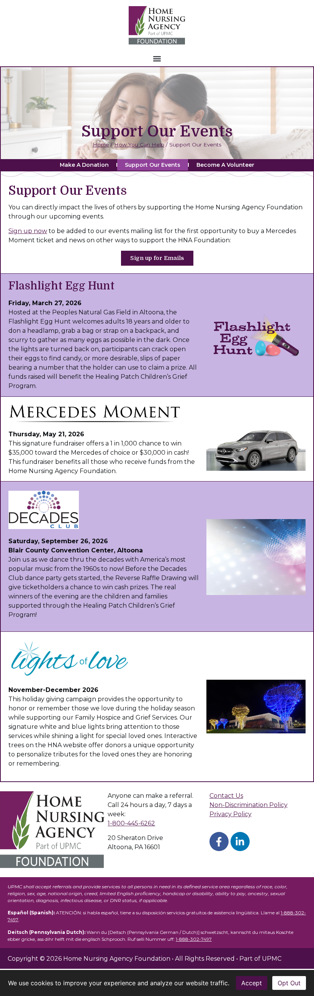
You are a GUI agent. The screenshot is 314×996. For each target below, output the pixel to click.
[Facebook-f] (219, 841)
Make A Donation (84, 164)
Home (101, 144)
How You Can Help (139, 144)
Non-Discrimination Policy (248, 805)
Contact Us (226, 795)
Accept (251, 983)
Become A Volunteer (225, 164)
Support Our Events (152, 164)
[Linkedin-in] (240, 841)
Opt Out (289, 983)
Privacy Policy (230, 814)
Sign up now (27, 231)
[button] (157, 58)
